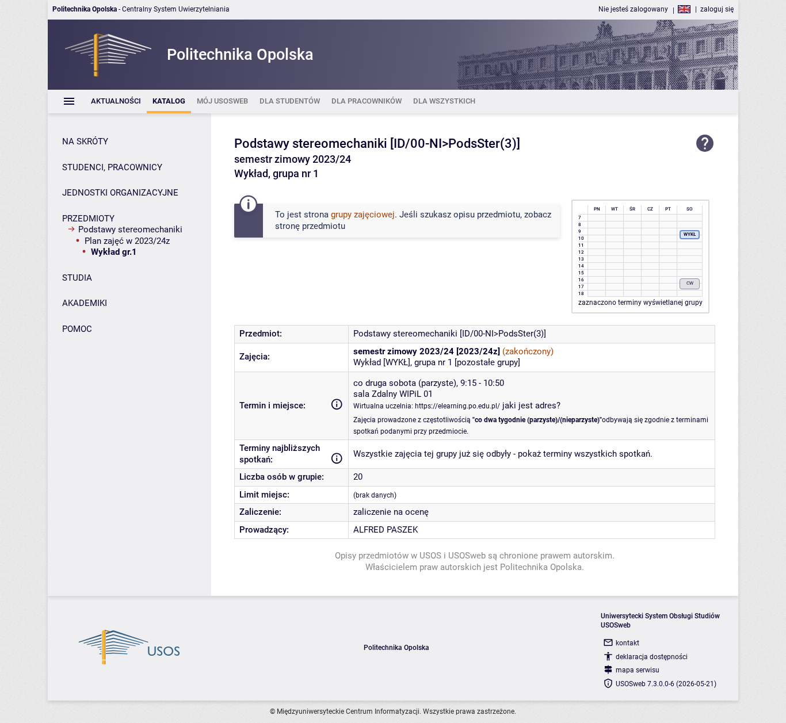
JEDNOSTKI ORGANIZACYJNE (120, 193)
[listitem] (116, 101)
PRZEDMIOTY (88, 218)
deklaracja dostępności (652, 657)
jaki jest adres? (531, 405)
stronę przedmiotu (310, 226)
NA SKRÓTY (85, 141)
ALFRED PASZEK (385, 530)
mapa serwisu (637, 670)
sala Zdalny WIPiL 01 (393, 394)
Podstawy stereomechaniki (130, 229)
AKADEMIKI (84, 303)
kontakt (627, 643)
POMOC (77, 329)
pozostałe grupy (487, 362)
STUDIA (77, 278)
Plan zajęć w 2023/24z (127, 241)
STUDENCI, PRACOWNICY (112, 167)
